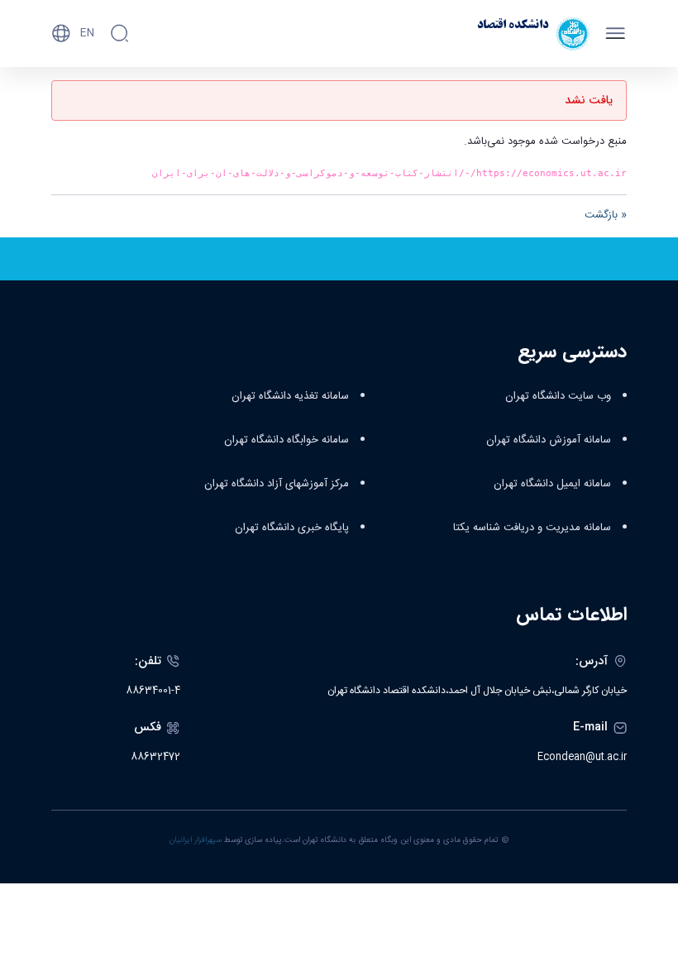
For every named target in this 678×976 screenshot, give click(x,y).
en (87, 33)
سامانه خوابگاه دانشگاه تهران (286, 440)
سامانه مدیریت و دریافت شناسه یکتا (532, 528)
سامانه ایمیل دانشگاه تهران (552, 484)
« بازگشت (606, 215)
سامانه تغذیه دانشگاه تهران (290, 396)
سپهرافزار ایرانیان (196, 840)
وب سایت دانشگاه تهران (558, 396)
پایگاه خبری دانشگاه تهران (292, 528)
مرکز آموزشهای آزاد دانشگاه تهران (276, 484)
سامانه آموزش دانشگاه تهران (548, 440)
